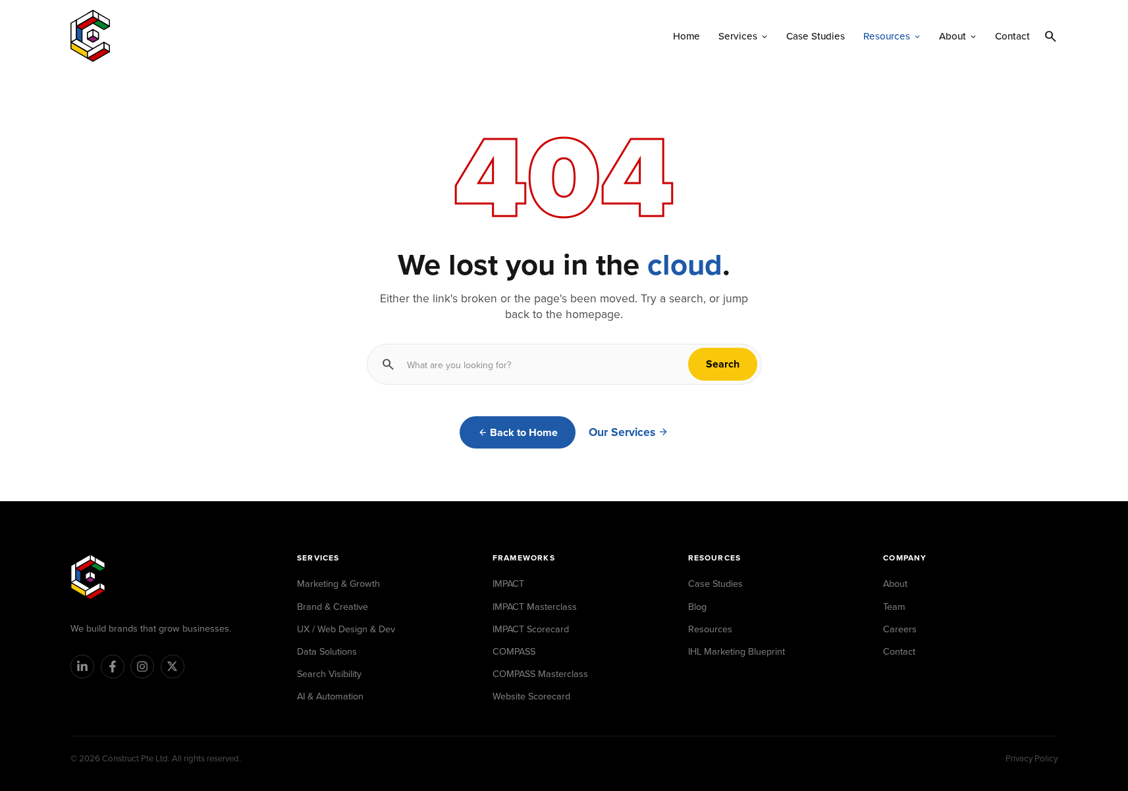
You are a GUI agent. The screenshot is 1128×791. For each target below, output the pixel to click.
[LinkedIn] (82, 666)
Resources (710, 629)
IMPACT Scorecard (531, 629)
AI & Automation (330, 696)
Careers (900, 629)
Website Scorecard (531, 696)
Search (722, 363)
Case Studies (715, 583)
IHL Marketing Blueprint (736, 651)
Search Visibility (329, 673)
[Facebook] (112, 666)
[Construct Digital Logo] (90, 36)
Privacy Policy (1032, 758)
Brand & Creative (332, 606)
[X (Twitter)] (172, 666)
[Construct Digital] (87, 577)
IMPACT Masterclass (535, 606)
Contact (899, 651)
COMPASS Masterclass (540, 673)
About (895, 583)
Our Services (622, 432)
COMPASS (514, 651)
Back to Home (524, 432)
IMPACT (508, 583)
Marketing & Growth (338, 583)
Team (894, 606)
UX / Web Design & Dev (346, 629)
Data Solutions (327, 651)
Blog (697, 606)
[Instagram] (142, 666)
